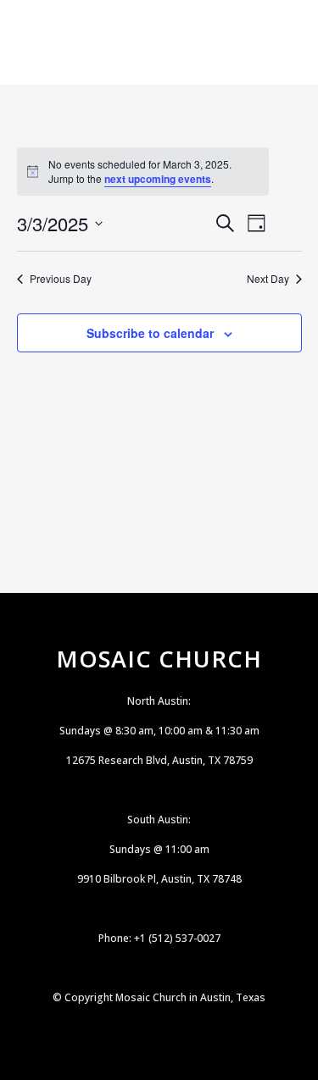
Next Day (268, 278)
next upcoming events (157, 178)
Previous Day (61, 278)
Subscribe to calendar (150, 332)
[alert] (143, 171)
